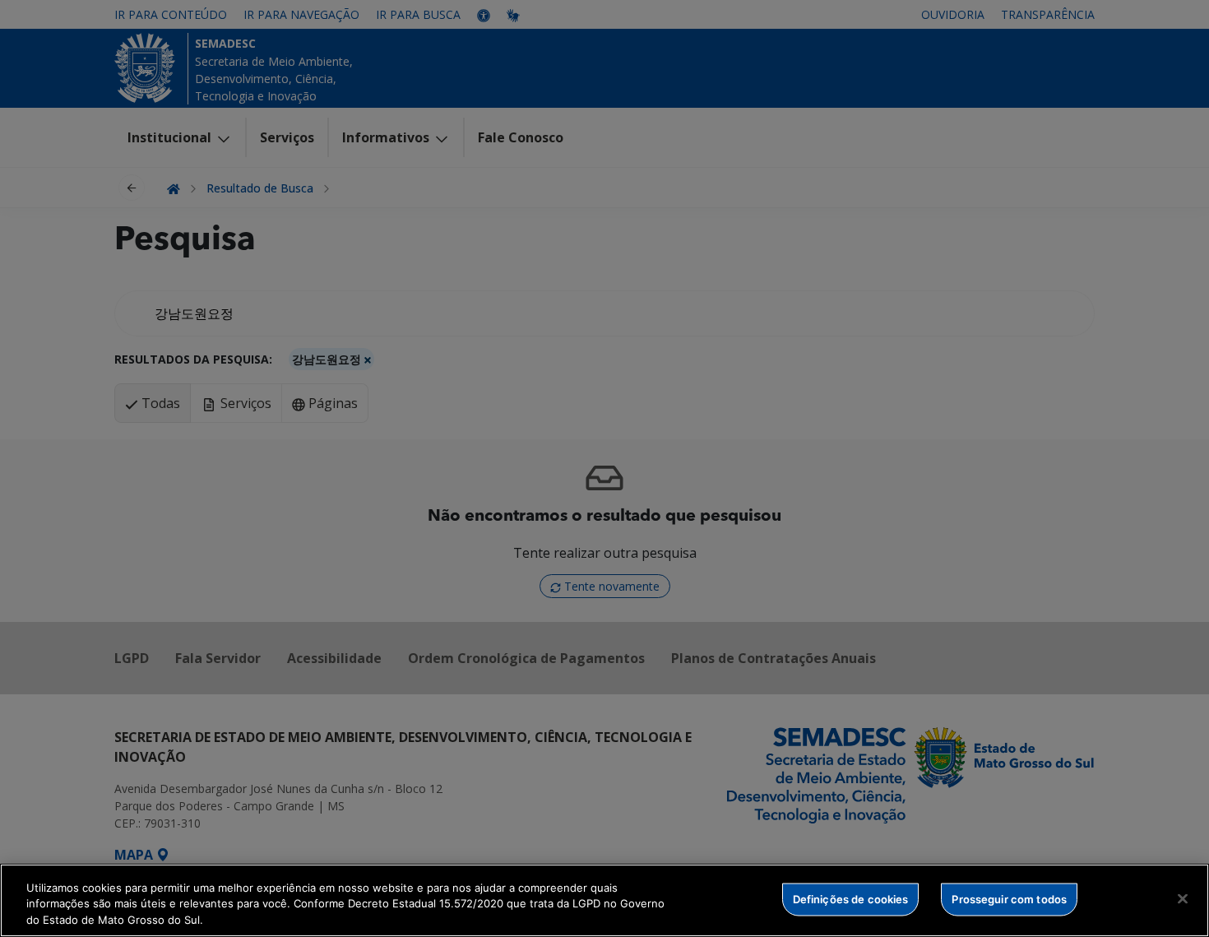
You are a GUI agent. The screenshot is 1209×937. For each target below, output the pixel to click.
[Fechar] (1183, 898)
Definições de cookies (851, 898)
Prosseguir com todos (1009, 898)
